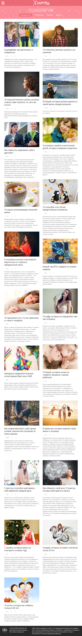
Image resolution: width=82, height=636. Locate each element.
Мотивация (39, 15)
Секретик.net (22, 628)
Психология (41, 10)
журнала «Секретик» (56, 630)
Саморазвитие (25, 15)
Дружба (59, 15)
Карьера (50, 15)
